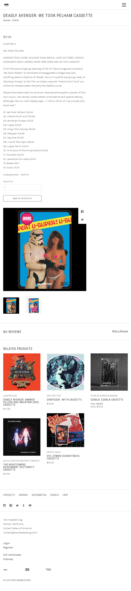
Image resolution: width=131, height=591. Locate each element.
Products (9, 494)
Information (39, 494)
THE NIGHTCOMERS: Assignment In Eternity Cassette (18, 467)
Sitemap (8, 559)
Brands (23, 494)
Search (54, 494)
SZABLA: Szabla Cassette (107, 399)
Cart (65, 494)
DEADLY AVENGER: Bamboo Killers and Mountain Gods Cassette (21, 402)
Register (8, 547)
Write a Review (120, 331)
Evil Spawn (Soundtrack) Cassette (63, 457)
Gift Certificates (12, 554)
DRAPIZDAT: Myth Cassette (64, 399)
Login (6, 543)
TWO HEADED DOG (21, 580)
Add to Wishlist (22, 198)
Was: (93, 403)
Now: (94, 406)
